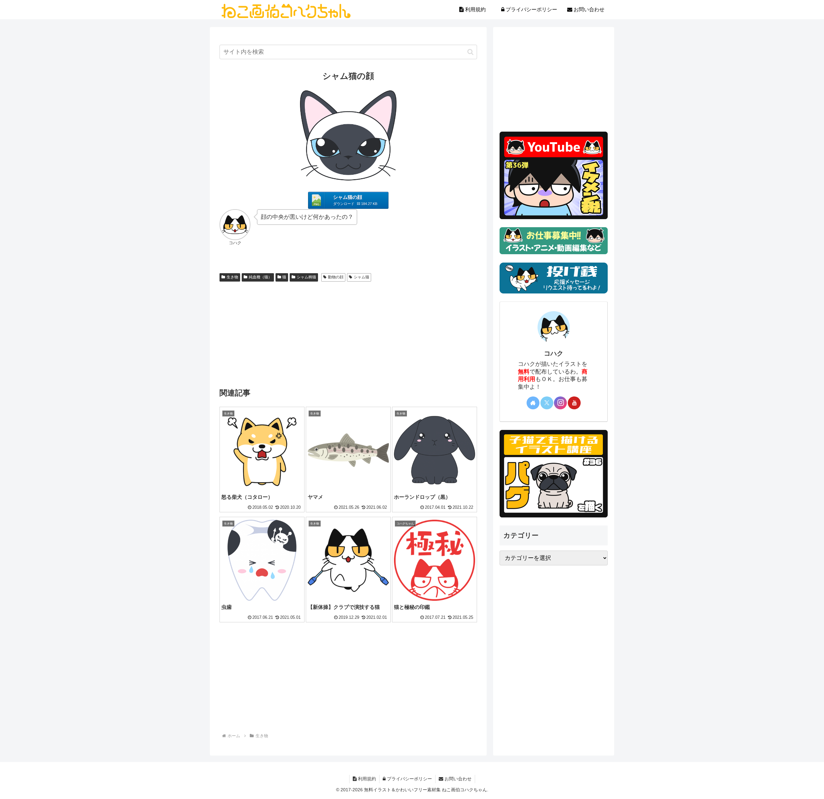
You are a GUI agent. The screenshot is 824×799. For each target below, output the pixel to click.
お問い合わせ (457, 778)
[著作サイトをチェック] (533, 402)
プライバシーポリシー (409, 778)
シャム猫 (361, 277)
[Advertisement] (348, 332)
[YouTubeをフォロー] (574, 402)
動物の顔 (335, 277)
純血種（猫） (260, 277)
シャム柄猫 (306, 277)
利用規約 (366, 778)
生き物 (232, 277)
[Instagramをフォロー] (560, 402)
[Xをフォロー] (546, 402)
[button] (470, 52)
